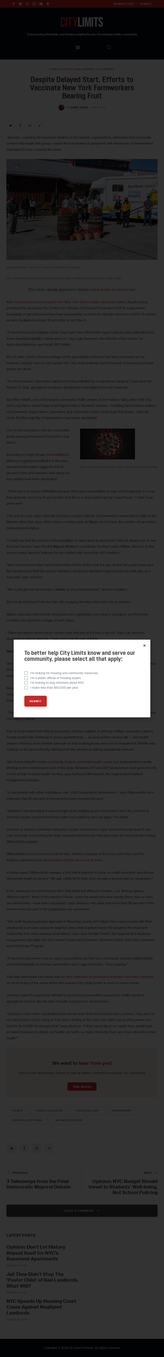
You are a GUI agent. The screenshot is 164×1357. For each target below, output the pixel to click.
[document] (82, 678)
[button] (144, 645)
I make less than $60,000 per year (54, 687)
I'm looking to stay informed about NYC (57, 682)
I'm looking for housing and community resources (64, 673)
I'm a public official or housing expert (55, 678)
